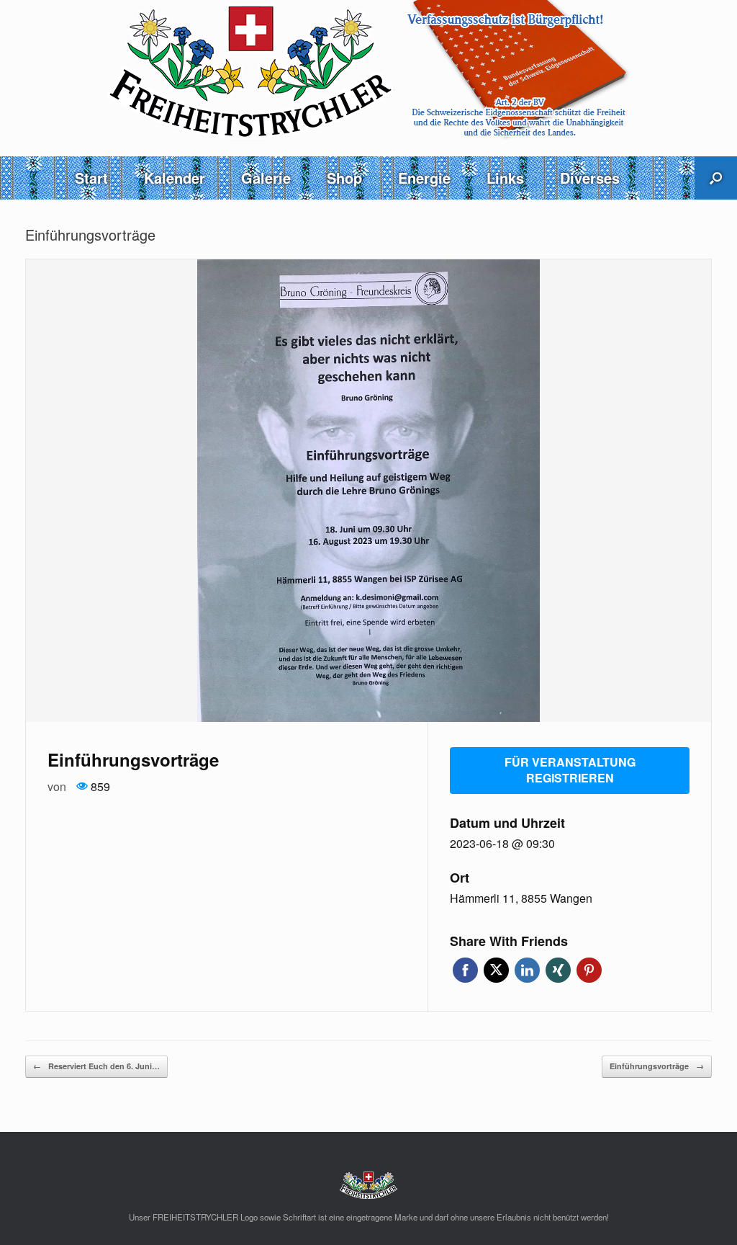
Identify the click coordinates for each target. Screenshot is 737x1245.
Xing (558, 970)
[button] (716, 178)
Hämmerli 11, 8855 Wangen (521, 898)
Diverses (590, 177)
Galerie (266, 177)
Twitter (496, 970)
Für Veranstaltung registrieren (570, 770)
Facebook (465, 970)
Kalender (174, 177)
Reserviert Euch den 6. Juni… (96, 1066)
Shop (344, 177)
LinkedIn (527, 970)
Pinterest (589, 970)
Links (505, 177)
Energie (424, 177)
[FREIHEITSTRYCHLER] (368, 70)
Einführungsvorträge (657, 1066)
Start (91, 177)
